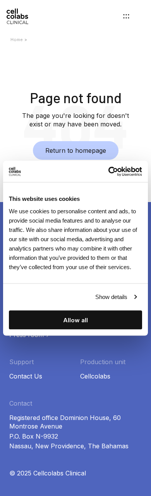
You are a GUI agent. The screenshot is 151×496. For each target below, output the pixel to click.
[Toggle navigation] (126, 16)
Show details (111, 297)
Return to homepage (75, 150)
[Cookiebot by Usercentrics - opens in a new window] (108, 171)
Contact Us (25, 376)
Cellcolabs (95, 376)
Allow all (75, 319)
